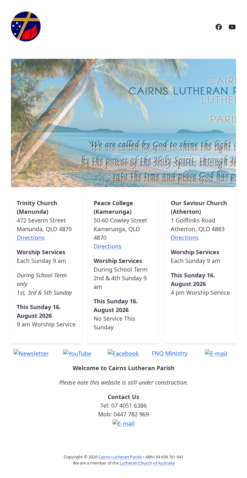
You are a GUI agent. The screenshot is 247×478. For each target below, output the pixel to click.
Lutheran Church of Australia (147, 463)
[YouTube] (232, 26)
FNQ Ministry (170, 353)
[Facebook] (218, 26)
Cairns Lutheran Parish (120, 457)
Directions (31, 237)
